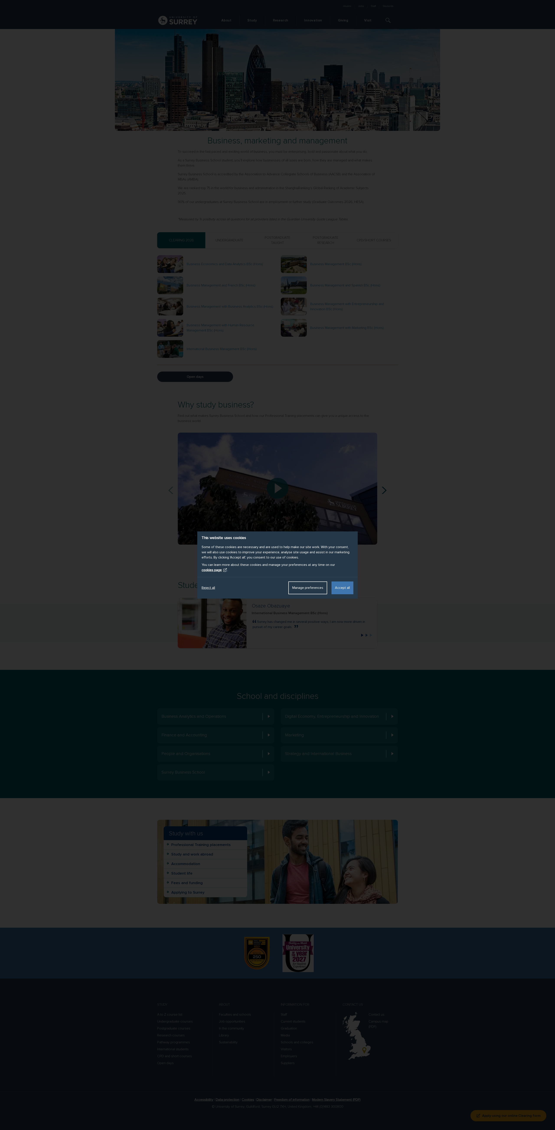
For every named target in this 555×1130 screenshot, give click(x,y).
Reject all (208, 588)
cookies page (212, 570)
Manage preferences (307, 588)
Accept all (342, 588)
